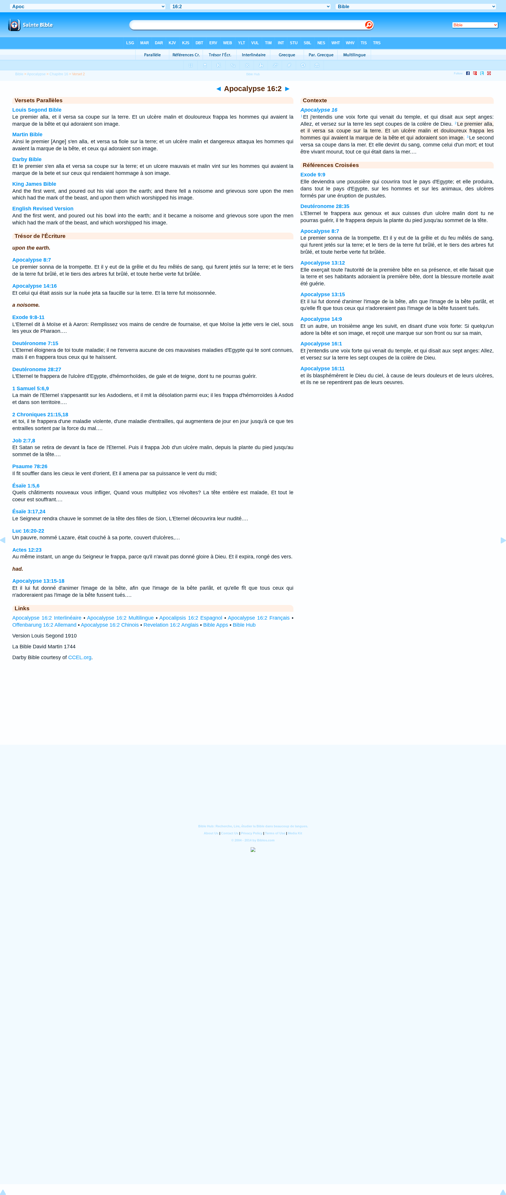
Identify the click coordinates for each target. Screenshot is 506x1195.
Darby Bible (27, 159)
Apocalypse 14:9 (321, 319)
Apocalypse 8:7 (31, 260)
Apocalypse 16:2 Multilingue (120, 618)
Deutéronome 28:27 (36, 369)
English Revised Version (42, 209)
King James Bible (34, 184)
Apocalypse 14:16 (34, 286)
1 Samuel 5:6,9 (30, 388)
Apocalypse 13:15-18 (38, 581)
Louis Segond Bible (36, 110)
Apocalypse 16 (318, 110)
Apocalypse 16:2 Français (259, 618)
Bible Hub (244, 625)
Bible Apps (215, 625)
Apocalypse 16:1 (321, 344)
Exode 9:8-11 (28, 317)
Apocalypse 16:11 (322, 368)
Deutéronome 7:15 (35, 343)
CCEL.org (79, 657)
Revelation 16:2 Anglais (171, 625)
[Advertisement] (253, 708)
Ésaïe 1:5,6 (26, 486)
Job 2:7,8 (23, 441)
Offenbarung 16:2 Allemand (44, 625)
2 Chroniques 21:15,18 (40, 414)
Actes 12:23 (27, 550)
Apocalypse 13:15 (322, 294)
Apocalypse (36, 74)
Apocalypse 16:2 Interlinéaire (46, 618)
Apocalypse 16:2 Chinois (110, 625)
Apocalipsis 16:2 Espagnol (190, 618)
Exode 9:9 (312, 175)
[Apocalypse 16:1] (7, 553)
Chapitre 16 (58, 74)
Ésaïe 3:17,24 (28, 511)
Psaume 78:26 (29, 466)
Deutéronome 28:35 (324, 206)
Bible (19, 74)
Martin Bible (27, 134)
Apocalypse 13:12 (322, 263)
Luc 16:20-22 (28, 531)
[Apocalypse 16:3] (498, 553)
